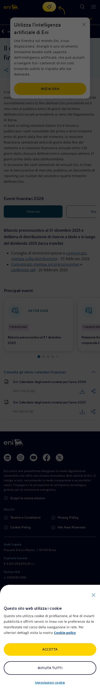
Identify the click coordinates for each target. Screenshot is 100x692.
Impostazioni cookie (50, 682)
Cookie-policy (65, 632)
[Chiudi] (93, 595)
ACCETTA (49, 649)
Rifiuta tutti (50, 668)
